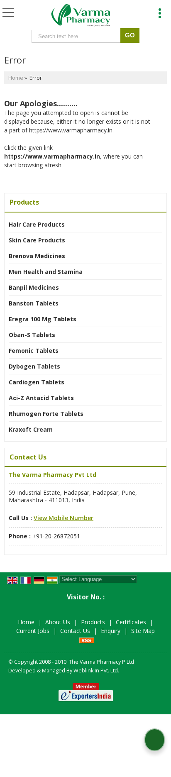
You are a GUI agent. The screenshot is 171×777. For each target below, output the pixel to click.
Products (24, 202)
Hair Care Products (37, 224)
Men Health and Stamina (46, 272)
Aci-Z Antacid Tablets (41, 398)
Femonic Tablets (34, 350)
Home (15, 77)
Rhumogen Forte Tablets (46, 414)
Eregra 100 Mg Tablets (42, 319)
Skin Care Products (37, 240)
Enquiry (110, 631)
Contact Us (75, 631)
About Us (57, 622)
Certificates (131, 622)
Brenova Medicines (37, 256)
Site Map (143, 631)
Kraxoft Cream (31, 429)
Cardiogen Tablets (36, 382)
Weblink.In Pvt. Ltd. (96, 670)
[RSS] (86, 639)
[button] (63, 518)
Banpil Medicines (34, 287)
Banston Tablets (34, 303)
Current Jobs (32, 631)
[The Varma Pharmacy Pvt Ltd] (80, 16)
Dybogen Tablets (34, 366)
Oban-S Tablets (32, 335)
